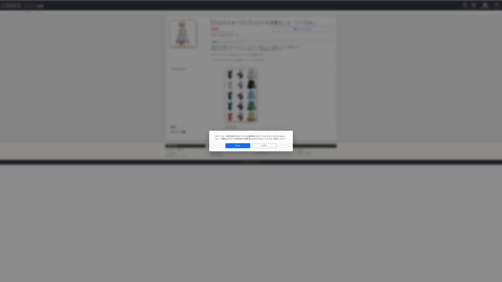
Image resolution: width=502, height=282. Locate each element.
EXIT (264, 146)
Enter (237, 146)
